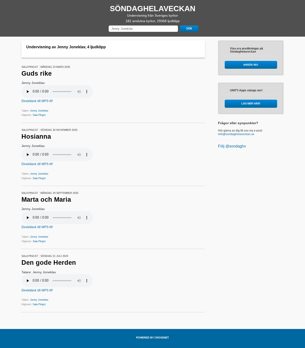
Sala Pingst (39, 114)
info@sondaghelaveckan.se (236, 134)
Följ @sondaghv (232, 146)
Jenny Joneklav (39, 110)
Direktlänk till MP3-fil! (37, 101)
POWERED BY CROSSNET (152, 337)
